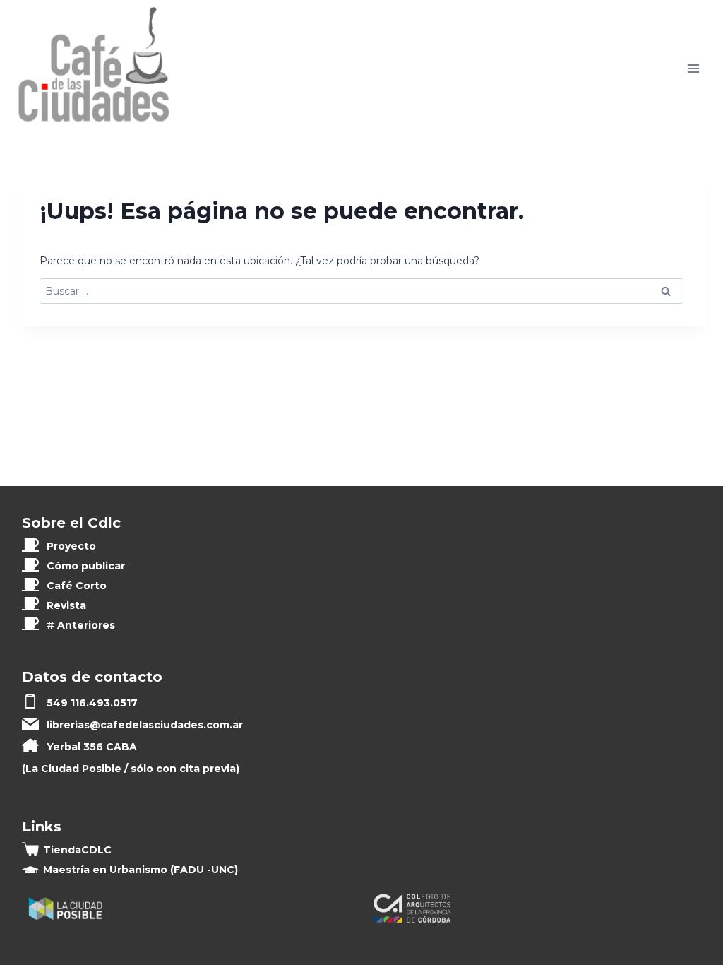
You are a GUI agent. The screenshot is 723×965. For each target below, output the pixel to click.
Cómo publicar (86, 566)
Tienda (77, 849)
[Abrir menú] (693, 69)
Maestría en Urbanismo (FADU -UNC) (140, 869)
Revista (66, 605)
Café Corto (77, 585)
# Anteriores (81, 625)
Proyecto (71, 546)
